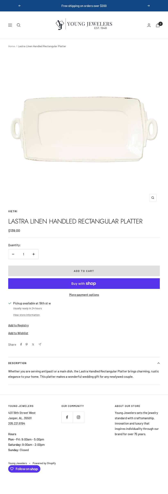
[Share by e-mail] (40, 344)
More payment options (84, 294)
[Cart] (158, 25)
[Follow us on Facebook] (67, 417)
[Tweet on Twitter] (33, 344)
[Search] (18, 25)
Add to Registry (18, 325)
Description (17, 363)
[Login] (149, 25)
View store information (26, 314)
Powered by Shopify (44, 463)
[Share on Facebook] (21, 344)
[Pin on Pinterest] (27, 344)
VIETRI (12, 211)
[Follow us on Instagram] (78, 417)
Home (11, 46)
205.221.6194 (16, 423)
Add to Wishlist (18, 333)
